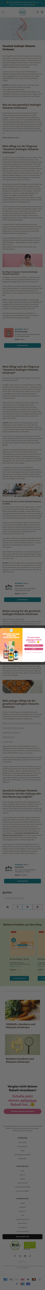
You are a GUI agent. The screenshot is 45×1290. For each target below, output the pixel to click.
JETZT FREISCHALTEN (34, 645)
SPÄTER (34, 649)
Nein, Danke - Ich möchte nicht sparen (33, 652)
